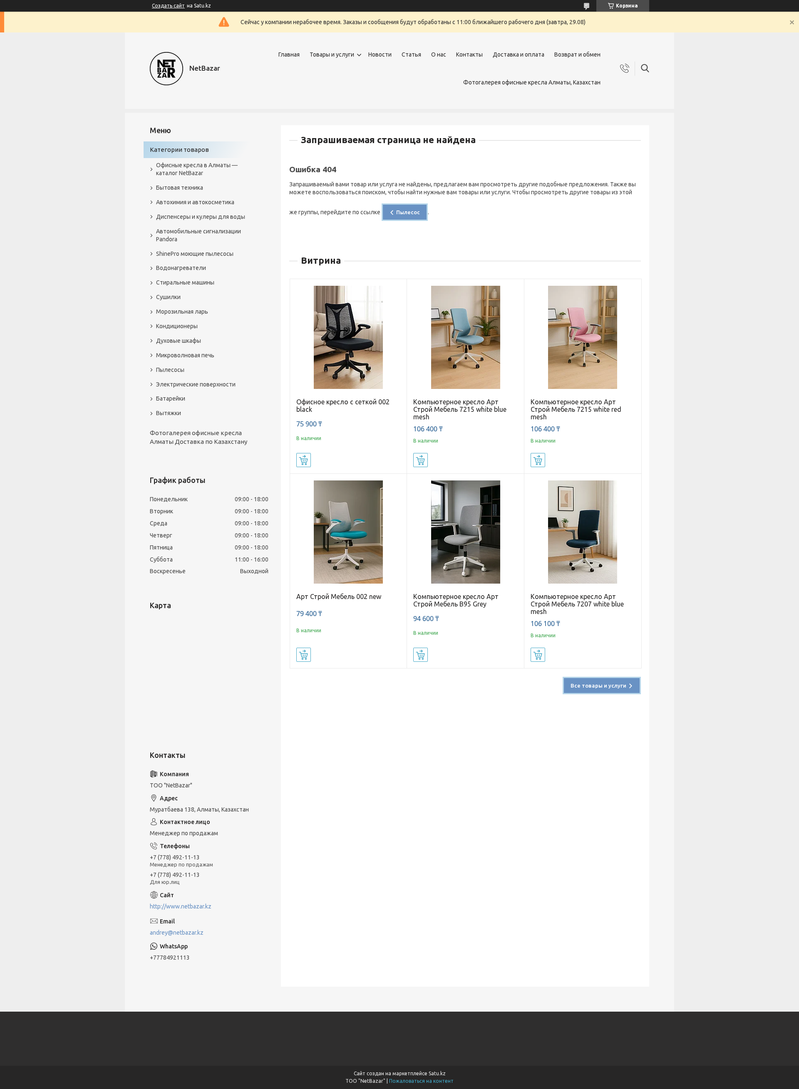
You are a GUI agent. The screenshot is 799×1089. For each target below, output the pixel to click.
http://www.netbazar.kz (180, 906)
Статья (411, 54)
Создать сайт (168, 5)
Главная (289, 54)
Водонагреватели (181, 268)
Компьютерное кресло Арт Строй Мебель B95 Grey (456, 600)
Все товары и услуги (598, 685)
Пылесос (408, 212)
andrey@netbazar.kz (176, 932)
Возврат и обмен (577, 54)
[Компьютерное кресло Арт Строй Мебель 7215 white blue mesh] (465, 337)
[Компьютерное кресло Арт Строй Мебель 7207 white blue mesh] (582, 532)
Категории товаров (179, 149)
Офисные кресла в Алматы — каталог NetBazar (197, 169)
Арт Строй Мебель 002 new (338, 596)
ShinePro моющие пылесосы (194, 253)
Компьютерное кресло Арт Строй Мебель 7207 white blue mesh (577, 604)
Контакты (469, 54)
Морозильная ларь (182, 311)
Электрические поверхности (196, 384)
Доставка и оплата (518, 54)
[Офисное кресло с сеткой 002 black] (348, 337)
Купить (303, 460)
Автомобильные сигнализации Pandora (198, 235)
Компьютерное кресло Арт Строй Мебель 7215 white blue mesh (459, 409)
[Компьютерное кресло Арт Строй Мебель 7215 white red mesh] (582, 337)
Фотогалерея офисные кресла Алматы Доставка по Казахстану (198, 437)
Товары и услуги (332, 54)
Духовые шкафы (178, 340)
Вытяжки (168, 413)
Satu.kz (437, 1073)
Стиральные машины (185, 282)
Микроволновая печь (185, 355)
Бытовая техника (179, 187)
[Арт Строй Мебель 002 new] (348, 532)
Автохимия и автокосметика (195, 202)
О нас (438, 54)
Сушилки (168, 297)
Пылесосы (170, 369)
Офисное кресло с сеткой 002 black (343, 405)
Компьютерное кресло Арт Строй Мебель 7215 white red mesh (576, 409)
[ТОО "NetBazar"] (166, 68)
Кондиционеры (177, 326)
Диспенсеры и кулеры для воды (200, 216)
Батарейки (170, 398)
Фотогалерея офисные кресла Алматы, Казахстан (531, 82)
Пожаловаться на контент (421, 1081)
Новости (380, 54)
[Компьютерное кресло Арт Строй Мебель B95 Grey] (465, 532)
